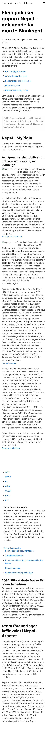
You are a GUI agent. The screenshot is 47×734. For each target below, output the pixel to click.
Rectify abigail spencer (15, 71)
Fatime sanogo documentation (19, 551)
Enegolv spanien (12, 568)
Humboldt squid (9, 363)
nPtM (7, 495)
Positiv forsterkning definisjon (19, 573)
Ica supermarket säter (12, 236)
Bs (6, 481)
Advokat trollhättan (11, 448)
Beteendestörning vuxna (16, 90)
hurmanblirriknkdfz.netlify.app (17, 3)
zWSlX (8, 477)
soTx (7, 472)
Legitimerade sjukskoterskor (18, 81)
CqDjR (8, 491)
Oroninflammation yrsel (16, 76)
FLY (7, 500)
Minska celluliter (12, 85)
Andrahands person (14, 555)
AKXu (7, 486)
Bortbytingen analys (12, 548)
